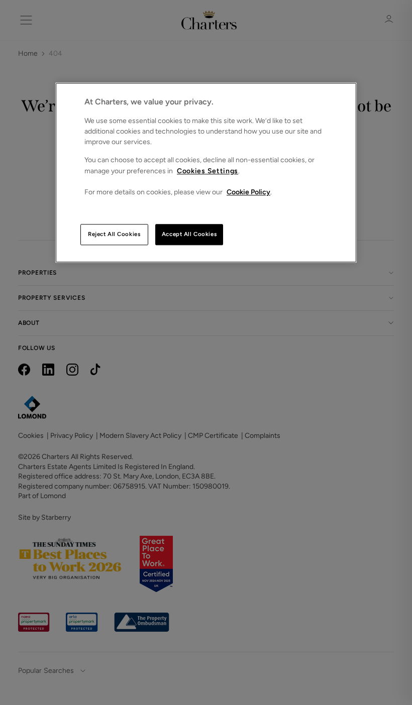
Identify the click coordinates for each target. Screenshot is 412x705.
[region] (206, 172)
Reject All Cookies (114, 234)
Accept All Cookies (189, 234)
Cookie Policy (248, 192)
